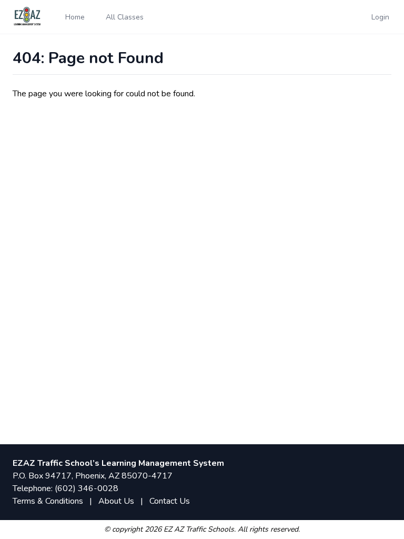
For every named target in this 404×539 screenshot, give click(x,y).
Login (380, 17)
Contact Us (169, 501)
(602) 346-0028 (86, 488)
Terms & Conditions (48, 501)
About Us (116, 501)
